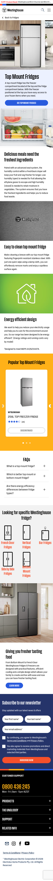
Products (8, 800)
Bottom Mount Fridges (26, 571)
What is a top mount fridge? (21, 466)
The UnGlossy (10, 809)
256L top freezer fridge (23, 416)
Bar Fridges (45, 542)
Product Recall (11, 2)
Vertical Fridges (26, 544)
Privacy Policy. (37, 740)
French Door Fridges (7, 544)
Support (7, 818)
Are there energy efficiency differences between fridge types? (20, 489)
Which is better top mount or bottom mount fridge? (21, 476)
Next (50, 406)
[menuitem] (12, 10)
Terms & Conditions (11, 852)
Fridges (12, 17)
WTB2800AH (14, 412)
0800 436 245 (16, 786)
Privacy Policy (28, 852)
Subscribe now (26, 760)
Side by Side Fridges (7, 571)
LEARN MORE (14, 685)
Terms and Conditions (17, 740)
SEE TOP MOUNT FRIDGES (26, 102)
